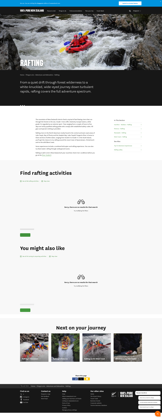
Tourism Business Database (98, 405)
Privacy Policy (66, 405)
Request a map (45, 394)
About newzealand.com (69, 396)
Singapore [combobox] (136, 11)
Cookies (64, 408)
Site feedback (45, 396)
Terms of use (66, 403)
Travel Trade (94, 398)
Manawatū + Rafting (120, 133)
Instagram (26, 397)
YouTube (25, 402)
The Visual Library (95, 396)
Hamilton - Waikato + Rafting (123, 124)
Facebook (26, 399)
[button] (51, 11)
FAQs (63, 394)
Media (92, 394)
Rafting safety (118, 150)
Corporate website (96, 403)
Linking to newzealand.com (70, 401)
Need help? (44, 398)
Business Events (95, 401)
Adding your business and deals (71, 398)
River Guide (46, 155)
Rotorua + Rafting (119, 129)
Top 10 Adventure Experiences (123, 146)
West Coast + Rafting (120, 137)
